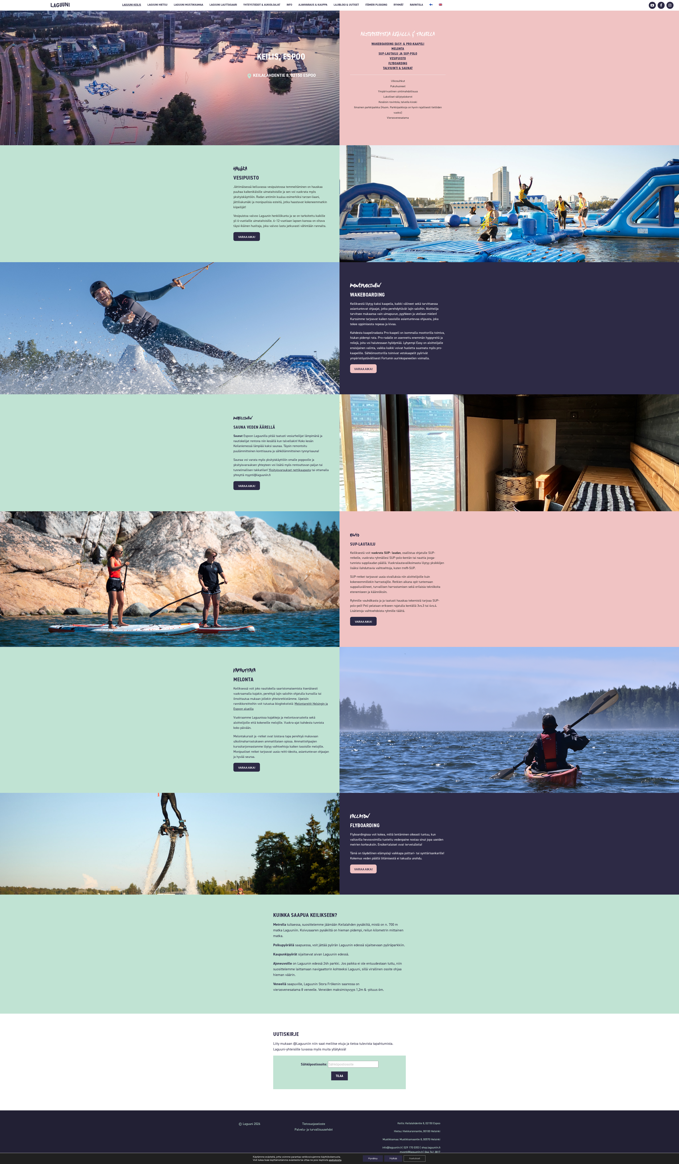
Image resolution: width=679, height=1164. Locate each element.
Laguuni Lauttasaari (223, 5)
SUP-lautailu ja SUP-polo (398, 53)
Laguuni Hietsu (157, 5)
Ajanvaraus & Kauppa (312, 5)
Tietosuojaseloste (313, 1124)
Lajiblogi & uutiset (346, 5)
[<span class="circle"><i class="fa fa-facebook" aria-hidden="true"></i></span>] (661, 5)
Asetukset (414, 1158)
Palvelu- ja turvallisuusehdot (314, 1129)
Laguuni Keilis (131, 5)
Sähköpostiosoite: (314, 1064)
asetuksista (335, 1160)
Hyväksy (373, 1158)
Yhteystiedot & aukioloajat (261, 5)
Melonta (397, 48)
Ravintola (416, 5)
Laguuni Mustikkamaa (188, 5)
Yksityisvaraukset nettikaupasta (290, 470)
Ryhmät (399, 5)
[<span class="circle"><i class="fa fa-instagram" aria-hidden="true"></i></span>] (670, 5)
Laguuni (60, 4)
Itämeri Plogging (376, 5)
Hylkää (393, 1158)
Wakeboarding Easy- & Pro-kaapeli (398, 44)
